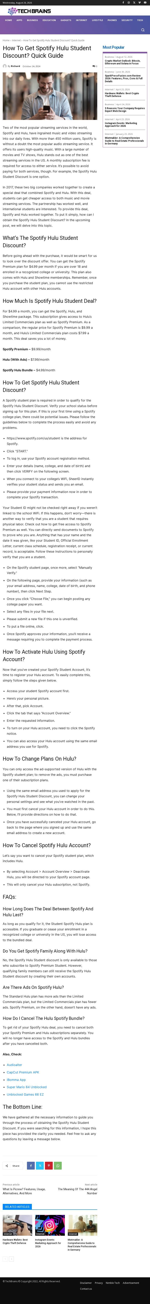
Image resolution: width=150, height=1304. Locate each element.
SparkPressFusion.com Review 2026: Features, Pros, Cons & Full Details (123, 78)
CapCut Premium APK (23, 1072)
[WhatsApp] (58, 1166)
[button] (142, 29)
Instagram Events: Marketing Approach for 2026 (48, 1243)
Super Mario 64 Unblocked (27, 1087)
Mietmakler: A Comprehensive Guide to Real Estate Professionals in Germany (124, 141)
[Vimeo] (139, 3)
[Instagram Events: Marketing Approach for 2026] (50, 1225)
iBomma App (16, 1080)
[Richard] (5, 66)
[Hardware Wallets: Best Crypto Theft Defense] (17, 1225)
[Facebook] (123, 3)
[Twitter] (134, 3)
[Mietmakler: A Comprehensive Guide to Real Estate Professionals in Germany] (82, 1225)
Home (6, 40)
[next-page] (11, 1259)
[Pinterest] (49, 1166)
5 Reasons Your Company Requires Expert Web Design (125, 109)
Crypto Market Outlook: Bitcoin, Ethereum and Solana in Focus (122, 62)
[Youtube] (145, 3)
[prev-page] (5, 1259)
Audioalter (14, 1065)
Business (109, 57)
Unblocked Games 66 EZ (25, 1094)
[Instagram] (129, 3)
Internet (16, 40)
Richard (15, 66)
